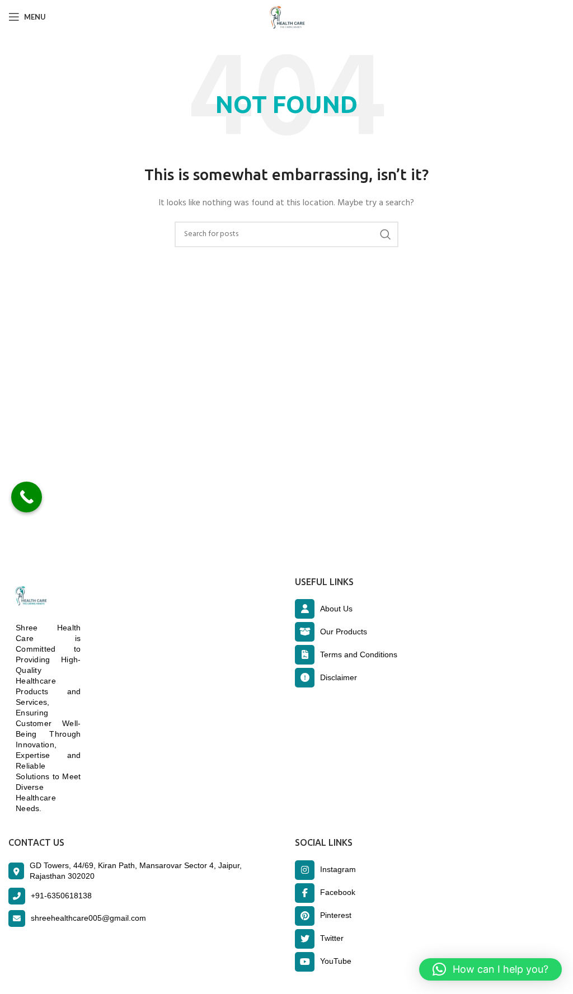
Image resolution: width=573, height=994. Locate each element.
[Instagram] (304, 870)
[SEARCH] (385, 234)
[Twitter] (304, 939)
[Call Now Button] (26, 497)
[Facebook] (304, 893)
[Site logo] (286, 17)
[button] (490, 969)
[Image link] (29, 596)
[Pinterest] (304, 916)
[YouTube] (304, 962)
